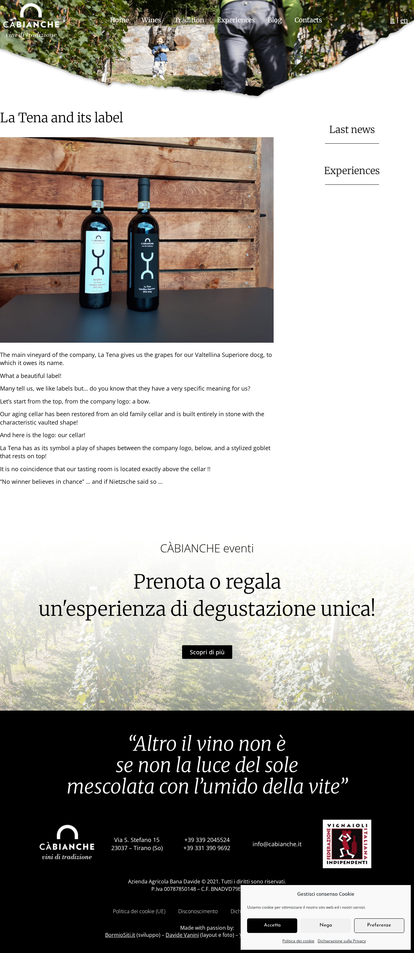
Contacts (308, 20)
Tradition (189, 20)
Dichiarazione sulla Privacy (342, 941)
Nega (326, 925)
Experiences (236, 20)
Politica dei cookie (298, 941)
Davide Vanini (182, 934)
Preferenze (379, 925)
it (392, 20)
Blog (275, 20)
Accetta (272, 925)
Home (119, 20)
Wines (151, 20)
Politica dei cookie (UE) (139, 911)
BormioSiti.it (120, 934)
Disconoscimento (198, 911)
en (404, 20)
